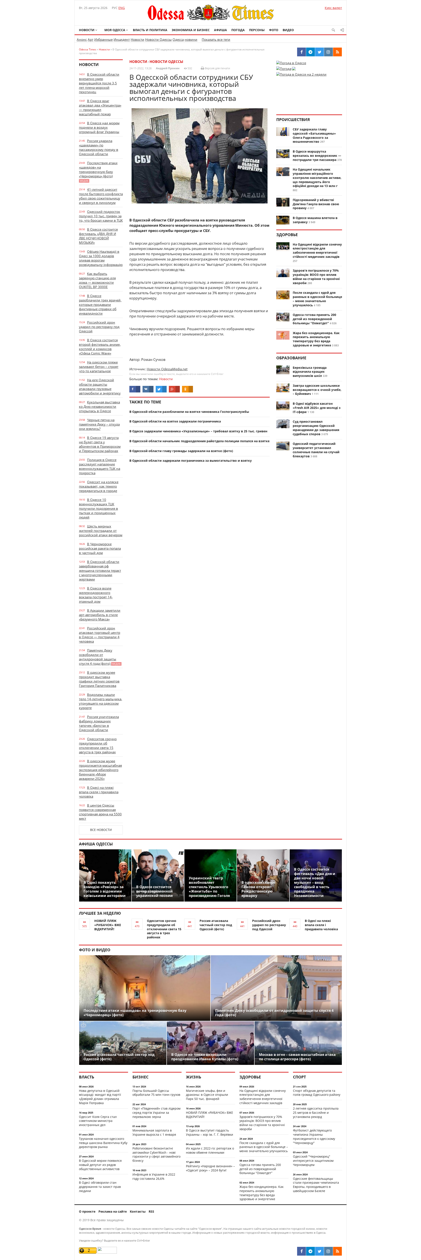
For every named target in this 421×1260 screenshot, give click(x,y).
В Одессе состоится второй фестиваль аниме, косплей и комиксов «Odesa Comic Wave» (100, 346)
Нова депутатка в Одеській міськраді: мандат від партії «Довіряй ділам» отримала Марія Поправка (100, 1097)
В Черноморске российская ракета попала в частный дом (100, 548)
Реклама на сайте (112, 1211)
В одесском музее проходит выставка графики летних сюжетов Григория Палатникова (99, 679)
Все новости (101, 830)
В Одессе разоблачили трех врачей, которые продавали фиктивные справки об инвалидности (100, 304)
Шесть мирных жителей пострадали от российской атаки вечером (100, 530)
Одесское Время (90, 1229)
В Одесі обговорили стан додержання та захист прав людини (100, 1186)
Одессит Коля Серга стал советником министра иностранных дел (98, 1121)
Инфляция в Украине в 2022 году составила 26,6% (153, 1176)
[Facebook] (301, 1251)
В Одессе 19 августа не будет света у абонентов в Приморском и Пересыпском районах (100, 444)
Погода (238, 30)
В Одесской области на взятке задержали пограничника (175, 421)
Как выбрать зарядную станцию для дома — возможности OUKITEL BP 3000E (97, 280)
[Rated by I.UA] (107, 1252)
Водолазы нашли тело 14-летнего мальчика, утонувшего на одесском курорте (100, 701)
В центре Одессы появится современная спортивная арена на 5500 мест (100, 812)
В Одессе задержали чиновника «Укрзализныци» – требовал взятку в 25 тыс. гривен (198, 431)
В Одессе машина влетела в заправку (315, 220)
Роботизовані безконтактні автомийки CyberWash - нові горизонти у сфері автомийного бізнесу (156, 1154)
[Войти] (342, 30)
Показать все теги (216, 39)
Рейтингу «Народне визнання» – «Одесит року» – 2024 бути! (210, 1168)
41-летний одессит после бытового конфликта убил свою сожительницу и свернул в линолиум (101, 196)
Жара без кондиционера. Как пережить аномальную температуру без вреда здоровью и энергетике (316, 339)
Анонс (82, 39)
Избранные (103, 39)
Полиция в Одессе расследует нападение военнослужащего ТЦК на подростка (99, 466)
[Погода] (286, 67)
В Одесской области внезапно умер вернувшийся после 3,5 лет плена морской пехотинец (99, 83)
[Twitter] (319, 1251)
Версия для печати (217, 68)
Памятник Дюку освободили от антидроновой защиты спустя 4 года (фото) (100, 657)
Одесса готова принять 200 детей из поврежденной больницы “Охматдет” (314, 319)
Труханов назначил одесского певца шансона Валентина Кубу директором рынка (103, 1143)
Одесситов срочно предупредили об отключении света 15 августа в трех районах (98, 745)
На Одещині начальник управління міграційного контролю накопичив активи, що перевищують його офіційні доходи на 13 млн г (317, 177)
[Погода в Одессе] (291, 63)
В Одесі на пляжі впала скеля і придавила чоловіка (98, 791)
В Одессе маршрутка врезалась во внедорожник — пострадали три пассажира (317, 155)
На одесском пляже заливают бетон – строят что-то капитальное (98, 366)
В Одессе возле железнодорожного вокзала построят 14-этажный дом (96, 595)
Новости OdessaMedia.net (167, 369)
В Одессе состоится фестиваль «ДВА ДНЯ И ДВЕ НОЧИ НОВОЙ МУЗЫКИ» (98, 236)
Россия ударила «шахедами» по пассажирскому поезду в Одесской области (98, 147)
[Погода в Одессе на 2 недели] (301, 73)
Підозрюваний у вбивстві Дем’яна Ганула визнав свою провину (316, 204)
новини (191, 39)
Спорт (299, 1077)
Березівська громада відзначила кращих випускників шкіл (309, 371)
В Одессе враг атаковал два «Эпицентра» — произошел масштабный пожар (100, 107)
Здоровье (287, 234)
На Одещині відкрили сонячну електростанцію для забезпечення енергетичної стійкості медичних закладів (317, 250)
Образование (291, 357)
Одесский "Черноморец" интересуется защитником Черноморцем (313, 1160)
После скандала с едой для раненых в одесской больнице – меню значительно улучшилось (317, 298)
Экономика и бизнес (191, 30)
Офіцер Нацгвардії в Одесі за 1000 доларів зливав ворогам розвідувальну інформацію (101, 258)
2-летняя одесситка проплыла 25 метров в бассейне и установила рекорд (316, 1112)
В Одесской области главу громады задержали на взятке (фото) (181, 451)
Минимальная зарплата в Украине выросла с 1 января (154, 1132)
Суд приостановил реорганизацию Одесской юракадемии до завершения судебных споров (316, 427)
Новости (87, 30)
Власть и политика (150, 30)
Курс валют (333, 8)
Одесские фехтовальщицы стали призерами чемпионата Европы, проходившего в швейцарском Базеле (316, 1184)
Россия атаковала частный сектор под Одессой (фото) (216, 925)
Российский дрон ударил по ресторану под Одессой (99, 326)
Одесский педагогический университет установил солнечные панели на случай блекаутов (316, 450)
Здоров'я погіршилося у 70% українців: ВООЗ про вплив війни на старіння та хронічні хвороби (316, 276)
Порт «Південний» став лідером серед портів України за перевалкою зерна (156, 1112)
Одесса (178, 39)
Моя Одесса (114, 30)
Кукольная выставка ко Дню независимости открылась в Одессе (99, 406)
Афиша (220, 30)
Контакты (138, 1211)
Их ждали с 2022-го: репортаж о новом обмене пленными (210, 1150)
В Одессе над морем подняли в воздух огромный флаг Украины (99, 127)
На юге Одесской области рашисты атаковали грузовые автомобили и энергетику (100, 386)
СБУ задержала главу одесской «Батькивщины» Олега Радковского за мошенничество (314, 135)
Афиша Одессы (96, 844)
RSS (151, 1211)
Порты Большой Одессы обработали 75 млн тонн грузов (156, 1093)
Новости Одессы (158, 39)
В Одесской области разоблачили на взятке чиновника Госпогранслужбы (189, 412)
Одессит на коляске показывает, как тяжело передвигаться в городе (98, 486)
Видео (288, 30)
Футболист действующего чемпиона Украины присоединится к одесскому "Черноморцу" (314, 1136)
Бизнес (140, 1077)
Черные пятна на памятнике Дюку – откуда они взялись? (99, 424)
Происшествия (293, 119)
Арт (90, 39)
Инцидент (122, 39)
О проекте (87, 1211)
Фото (273, 30)
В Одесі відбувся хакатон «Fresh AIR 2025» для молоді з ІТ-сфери (317, 407)
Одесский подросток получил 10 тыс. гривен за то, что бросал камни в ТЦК (101, 216)
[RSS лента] (337, 1251)
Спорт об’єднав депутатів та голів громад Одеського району (316, 1093)
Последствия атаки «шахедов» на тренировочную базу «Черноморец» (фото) (98, 171)
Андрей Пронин (168, 68)
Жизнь (193, 1077)
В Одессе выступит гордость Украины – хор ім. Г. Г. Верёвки (209, 1132)
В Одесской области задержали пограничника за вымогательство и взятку (190, 460)
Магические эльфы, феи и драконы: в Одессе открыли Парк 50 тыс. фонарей (207, 1095)
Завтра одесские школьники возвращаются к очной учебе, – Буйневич (317, 389)
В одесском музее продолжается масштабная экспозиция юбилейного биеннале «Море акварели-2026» (100, 770)
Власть (86, 1077)
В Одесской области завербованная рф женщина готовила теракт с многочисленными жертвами (100, 570)
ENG (121, 8)
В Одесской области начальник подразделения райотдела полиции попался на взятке (199, 441)
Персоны (257, 30)
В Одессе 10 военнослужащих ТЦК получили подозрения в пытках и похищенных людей (98, 508)
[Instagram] (328, 1251)
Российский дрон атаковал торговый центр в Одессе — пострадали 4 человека (99, 634)
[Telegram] (310, 1251)
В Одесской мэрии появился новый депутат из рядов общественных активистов (100, 1164)
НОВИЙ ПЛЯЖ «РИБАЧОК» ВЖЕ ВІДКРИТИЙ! (107, 925)
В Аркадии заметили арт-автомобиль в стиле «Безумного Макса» (99, 614)
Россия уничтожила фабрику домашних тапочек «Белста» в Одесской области (99, 723)
